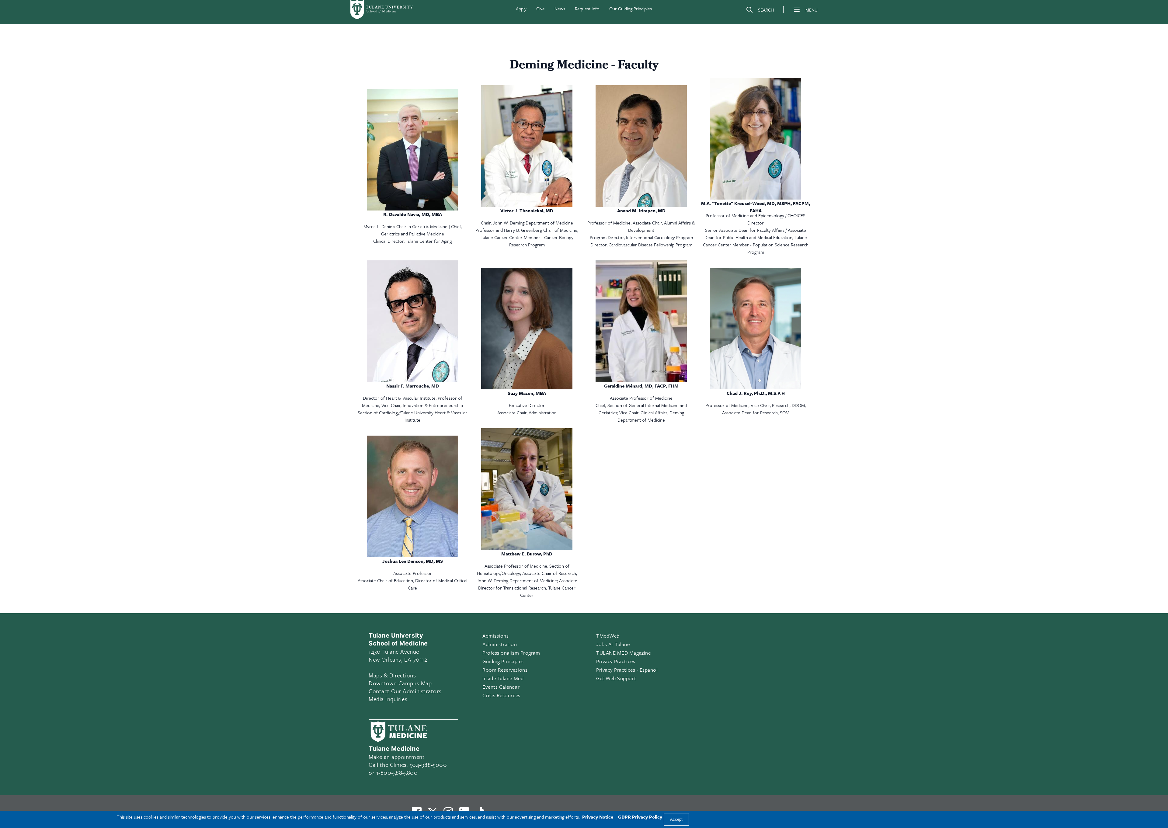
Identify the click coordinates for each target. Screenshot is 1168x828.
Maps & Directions (392, 675)
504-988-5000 (428, 764)
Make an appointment (397, 757)
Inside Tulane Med (502, 678)
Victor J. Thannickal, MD (526, 210)
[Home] (382, 9)
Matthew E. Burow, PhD (526, 553)
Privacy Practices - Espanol (627, 669)
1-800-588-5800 (397, 772)
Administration (499, 644)
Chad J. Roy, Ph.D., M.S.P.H (756, 393)
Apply (521, 8)
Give (540, 8)
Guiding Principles (503, 661)
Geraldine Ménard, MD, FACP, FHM (641, 385)
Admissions (495, 635)
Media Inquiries (388, 699)
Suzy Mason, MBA (527, 393)
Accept (676, 819)
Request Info (587, 8)
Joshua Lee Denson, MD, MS (412, 561)
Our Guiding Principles (630, 8)
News (559, 8)
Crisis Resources (501, 695)
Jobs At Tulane (613, 644)
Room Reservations (504, 669)
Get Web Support (616, 678)
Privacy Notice (597, 816)
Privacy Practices (615, 661)
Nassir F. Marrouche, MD (412, 385)
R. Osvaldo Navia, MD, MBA (412, 214)
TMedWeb (608, 635)
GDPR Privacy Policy (640, 816)
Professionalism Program (511, 652)
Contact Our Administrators (405, 691)
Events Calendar (501, 687)
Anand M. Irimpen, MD (641, 210)
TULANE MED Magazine (623, 652)
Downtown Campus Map (400, 683)
